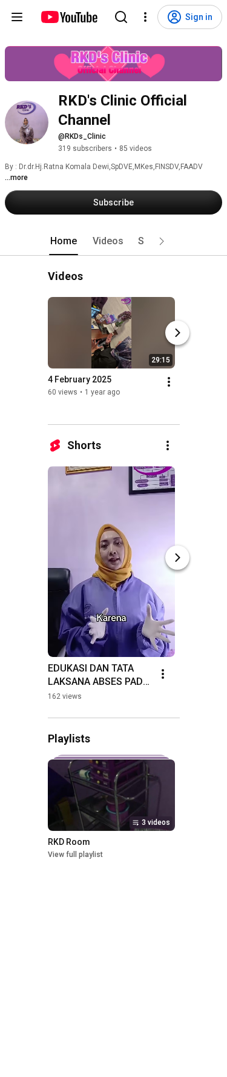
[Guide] (17, 17)
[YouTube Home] (68, 17)
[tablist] (114, 241)
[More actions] (169, 382)
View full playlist (75, 854)
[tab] (63, 241)
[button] (161, 241)
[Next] (177, 333)
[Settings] (145, 17)
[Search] (121, 17)
